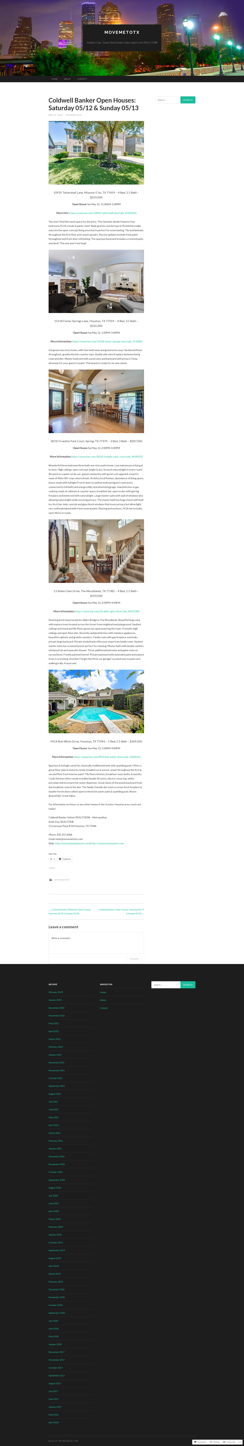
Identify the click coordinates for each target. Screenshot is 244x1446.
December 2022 (56, 1007)
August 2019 (55, 1258)
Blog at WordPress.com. (64, 1441)
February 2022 (56, 1046)
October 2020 (56, 1172)
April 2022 (54, 1031)
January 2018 (55, 1344)
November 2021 (57, 1070)
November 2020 (57, 1164)
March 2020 (55, 1219)
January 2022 (55, 1054)
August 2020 (55, 1187)
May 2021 (54, 1117)
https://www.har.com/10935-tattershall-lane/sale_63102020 (102, 213)
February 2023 (56, 992)
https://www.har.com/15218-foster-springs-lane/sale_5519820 (107, 341)
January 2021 (55, 1148)
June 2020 (53, 1203)
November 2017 (57, 1359)
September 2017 (57, 1375)
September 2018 (57, 1312)
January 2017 (55, 1406)
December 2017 (56, 1352)
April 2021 (54, 1125)
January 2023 (55, 999)
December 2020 (56, 1156)
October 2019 (56, 1242)
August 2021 (55, 1093)
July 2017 (53, 1391)
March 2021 (55, 1133)
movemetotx (122, 32)
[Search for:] (175, 99)
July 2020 (53, 1195)
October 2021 (56, 1078)
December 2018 (56, 1289)
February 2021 (56, 1140)
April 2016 (54, 1422)
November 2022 (57, 1015)
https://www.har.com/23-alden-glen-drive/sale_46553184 (107, 611)
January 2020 (55, 1234)
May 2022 (54, 1023)
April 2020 (54, 1211)
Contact (82, 79)
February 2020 (56, 1226)
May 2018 (54, 1336)
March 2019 (55, 1273)
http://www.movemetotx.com (107, 843)
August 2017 (55, 1383)
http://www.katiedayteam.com (72, 843)
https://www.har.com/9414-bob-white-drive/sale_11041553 (107, 756)
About (67, 79)
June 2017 (53, 1399)
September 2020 (57, 1180)
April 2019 (54, 1266)
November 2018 (57, 1297)
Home (55, 79)
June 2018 (53, 1328)
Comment (134, 958)
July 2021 (53, 1101)
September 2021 (57, 1086)
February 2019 (56, 1281)
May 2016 (54, 1414)
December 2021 (56, 1062)
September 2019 (57, 1250)
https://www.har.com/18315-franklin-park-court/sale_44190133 (107, 456)
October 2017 (56, 1367)
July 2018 (53, 1320)
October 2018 (56, 1305)
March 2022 (55, 1039)
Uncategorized (62, 879)
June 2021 (53, 1109)
